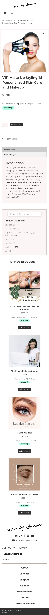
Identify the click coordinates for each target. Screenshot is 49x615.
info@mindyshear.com (26, 540)
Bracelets (9, 235)
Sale (7, 251)
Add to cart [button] (24, 328)
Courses (12, 20)
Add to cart (16, 124)
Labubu (8, 243)
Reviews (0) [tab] (10, 155)
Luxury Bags (10, 229)
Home (5, 20)
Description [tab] (10, 150)
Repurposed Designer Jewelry (18, 232)
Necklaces (9, 247)
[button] (44, 34)
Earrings (8, 239)
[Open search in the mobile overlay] (12, 13)
